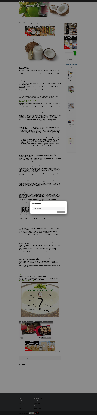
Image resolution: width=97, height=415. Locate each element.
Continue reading (61, 211)
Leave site (35, 211)
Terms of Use (49, 204)
